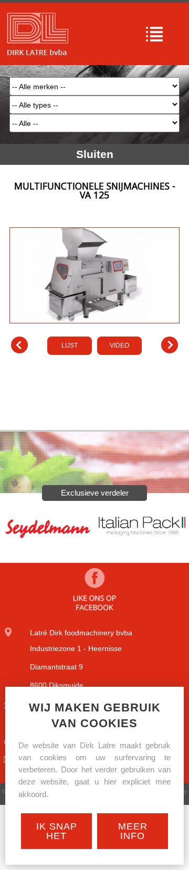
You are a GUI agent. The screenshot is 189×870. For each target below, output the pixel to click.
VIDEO (119, 345)
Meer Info (133, 831)
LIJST (69, 345)
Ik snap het (56, 831)
